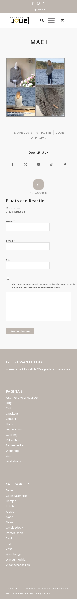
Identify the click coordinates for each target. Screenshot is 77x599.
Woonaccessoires (18, 565)
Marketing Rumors (40, 593)
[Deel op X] (38, 164)
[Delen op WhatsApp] (51, 164)
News (10, 522)
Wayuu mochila (16, 559)
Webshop (12, 451)
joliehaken (38, 138)
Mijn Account (39, 9)
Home (10, 424)
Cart (8, 408)
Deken (10, 490)
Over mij (11, 435)
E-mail (10, 240)
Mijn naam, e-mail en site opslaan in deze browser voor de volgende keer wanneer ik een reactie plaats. (43, 285)
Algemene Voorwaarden (22, 397)
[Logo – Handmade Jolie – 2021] (32, 20)
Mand (9, 517)
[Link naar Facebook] (33, 3)
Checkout (12, 413)
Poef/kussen (14, 533)
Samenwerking (15, 445)
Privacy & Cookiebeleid (38, 588)
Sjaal (9, 538)
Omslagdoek (14, 527)
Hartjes (11, 501)
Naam (10, 221)
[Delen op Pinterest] (64, 164)
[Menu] (49, 20)
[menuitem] (39, 10)
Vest (9, 549)
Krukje (10, 511)
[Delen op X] (25, 164)
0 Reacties (43, 132)
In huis (10, 506)
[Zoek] (40, 20)
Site (8, 259)
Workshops (13, 461)
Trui (8, 543)
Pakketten (13, 440)
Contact (11, 419)
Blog (9, 403)
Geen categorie (16, 495)
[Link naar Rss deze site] (44, 3)
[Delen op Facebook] (12, 164)
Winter (10, 456)
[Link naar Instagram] (38, 3)
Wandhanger (14, 554)
